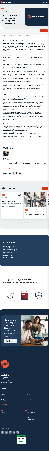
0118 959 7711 (9, 257)
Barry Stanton (6, 158)
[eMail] (2, 432)
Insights (5, 35)
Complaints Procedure (31, 414)
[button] (13, 173)
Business (3, 412)
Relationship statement (31, 419)
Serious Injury (4, 415)
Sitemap (28, 417)
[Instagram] (17, 432)
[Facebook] (14, 432)
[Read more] (12, 205)
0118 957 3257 (4, 404)
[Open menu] (46, 2)
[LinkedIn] (10, 432)
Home (2, 35)
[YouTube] (6, 432)
